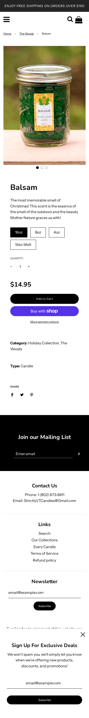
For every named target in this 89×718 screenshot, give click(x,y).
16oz (19, 232)
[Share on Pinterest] (31, 394)
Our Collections (44, 540)
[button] (37, 167)
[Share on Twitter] (21, 394)
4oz (57, 232)
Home (7, 33)
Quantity (16, 258)
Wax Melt (23, 244)
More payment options (44, 321)
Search (45, 533)
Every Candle (45, 546)
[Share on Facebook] (13, 394)
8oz (38, 232)
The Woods (26, 33)
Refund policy (44, 560)
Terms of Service (44, 553)
